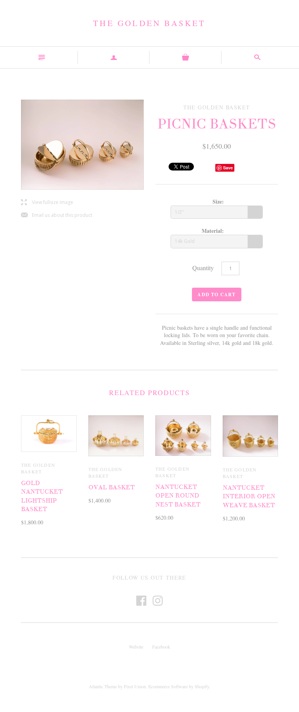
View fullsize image (47, 202)
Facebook (161, 646)
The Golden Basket (149, 23)
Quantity (203, 268)
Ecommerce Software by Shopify (178, 686)
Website (136, 646)
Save (228, 168)
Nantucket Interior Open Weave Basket (249, 496)
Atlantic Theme (103, 686)
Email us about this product (56, 215)
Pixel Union (135, 686)
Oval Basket (111, 487)
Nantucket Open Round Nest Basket (178, 495)
